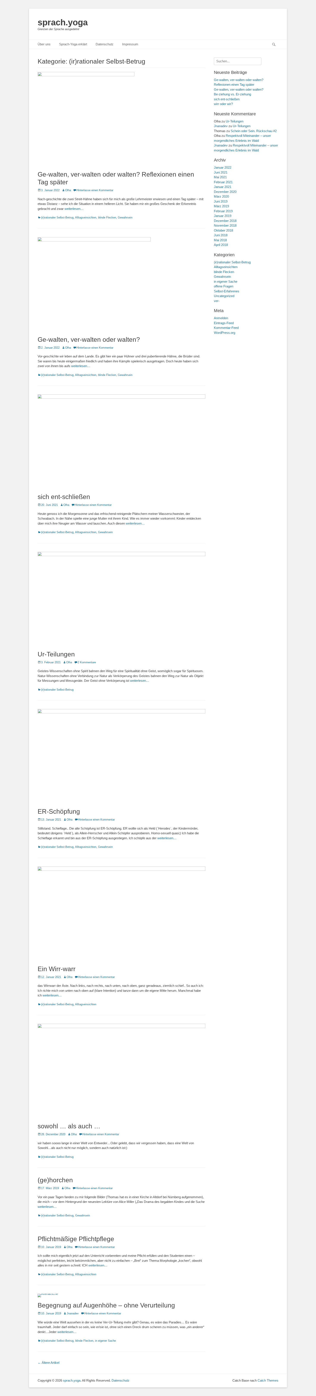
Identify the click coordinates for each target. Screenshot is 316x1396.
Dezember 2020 (225, 192)
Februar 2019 (223, 211)
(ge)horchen (55, 1180)
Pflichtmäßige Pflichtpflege (76, 1238)
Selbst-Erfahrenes (226, 291)
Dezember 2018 (225, 221)
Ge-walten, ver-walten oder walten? (89, 339)
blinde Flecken (107, 217)
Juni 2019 (220, 201)
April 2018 (221, 245)
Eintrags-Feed (224, 323)
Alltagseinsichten (85, 217)
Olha (68, 190)
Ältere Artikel (48, 1362)
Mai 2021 (220, 177)
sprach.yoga (63, 22)
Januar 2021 (222, 187)
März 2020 (221, 196)
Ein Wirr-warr (56, 968)
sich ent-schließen (64, 496)
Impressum (130, 44)
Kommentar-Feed (226, 328)
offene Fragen (223, 286)
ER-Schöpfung (59, 811)
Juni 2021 (220, 172)
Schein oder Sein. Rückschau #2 (254, 131)
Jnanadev (73, 1313)
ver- (216, 301)
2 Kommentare (87, 662)
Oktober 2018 (223, 230)
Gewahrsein (125, 217)
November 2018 (225, 225)
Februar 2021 (223, 182)
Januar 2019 (222, 216)
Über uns (44, 44)
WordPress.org (224, 332)
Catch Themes (268, 1380)
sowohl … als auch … (69, 1126)
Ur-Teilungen (56, 654)
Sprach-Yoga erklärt (73, 44)
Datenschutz (105, 44)
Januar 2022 (222, 167)
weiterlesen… (74, 209)
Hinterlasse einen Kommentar (95, 190)
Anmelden (221, 318)
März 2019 (221, 206)
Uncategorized (224, 296)
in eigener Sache (105, 1340)
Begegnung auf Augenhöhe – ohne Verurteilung (106, 1305)
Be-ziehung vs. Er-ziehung (232, 94)
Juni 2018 (220, 235)
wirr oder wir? (223, 104)
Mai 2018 (220, 240)
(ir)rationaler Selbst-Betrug (57, 217)
